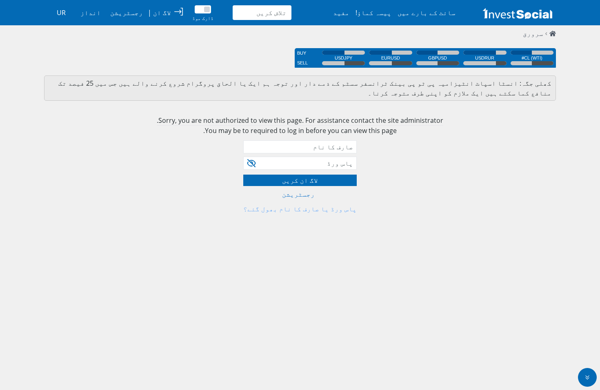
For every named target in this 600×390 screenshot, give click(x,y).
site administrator (415, 120)
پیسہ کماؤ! (373, 12)
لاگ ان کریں (300, 180)
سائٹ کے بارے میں (427, 12)
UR (61, 12)
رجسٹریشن (298, 194)
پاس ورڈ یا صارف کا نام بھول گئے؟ (300, 208)
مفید (341, 12)
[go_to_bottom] (587, 377)
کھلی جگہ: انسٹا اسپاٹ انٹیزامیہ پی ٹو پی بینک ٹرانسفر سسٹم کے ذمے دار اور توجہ (411, 83)
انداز (90, 12)
